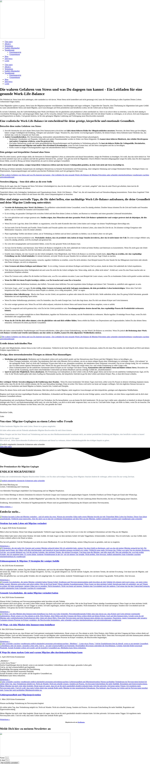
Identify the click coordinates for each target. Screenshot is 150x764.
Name (2, 758)
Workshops (9, 46)
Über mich (9, 42)
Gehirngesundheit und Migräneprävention (20, 695)
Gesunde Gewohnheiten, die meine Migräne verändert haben (29, 593)
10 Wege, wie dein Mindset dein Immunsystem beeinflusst (27, 624)
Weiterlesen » (5, 546)
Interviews (8, 59)
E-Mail (3, 760)
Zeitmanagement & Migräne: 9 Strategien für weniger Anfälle (29, 561)
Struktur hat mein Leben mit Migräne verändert (23, 523)
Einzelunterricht (15, 52)
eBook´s (8, 44)
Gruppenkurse (14, 54)
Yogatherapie (9, 50)
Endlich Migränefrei (12, 48)
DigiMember (81, 722)
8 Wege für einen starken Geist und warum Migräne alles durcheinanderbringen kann (41, 652)
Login (7, 61)
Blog (6, 56)
